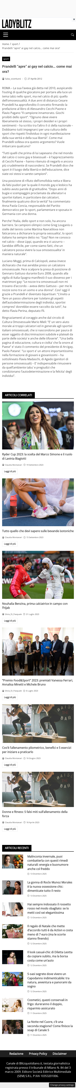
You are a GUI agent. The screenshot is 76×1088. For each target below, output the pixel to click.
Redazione (16, 1054)
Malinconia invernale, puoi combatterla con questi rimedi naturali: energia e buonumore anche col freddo (47, 862)
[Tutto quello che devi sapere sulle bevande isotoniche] (38, 502)
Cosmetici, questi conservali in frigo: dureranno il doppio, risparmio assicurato (47, 1004)
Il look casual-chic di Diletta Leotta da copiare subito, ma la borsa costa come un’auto (49, 956)
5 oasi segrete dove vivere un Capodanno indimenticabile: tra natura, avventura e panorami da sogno (49, 980)
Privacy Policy (38, 1054)
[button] (72, 35)
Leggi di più (10, 471)
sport (6, 58)
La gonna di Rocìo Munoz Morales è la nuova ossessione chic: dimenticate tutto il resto (49, 886)
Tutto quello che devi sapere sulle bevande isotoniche (38, 531)
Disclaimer (60, 1054)
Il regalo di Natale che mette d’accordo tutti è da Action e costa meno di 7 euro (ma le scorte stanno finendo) (50, 932)
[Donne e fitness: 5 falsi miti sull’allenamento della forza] (38, 789)
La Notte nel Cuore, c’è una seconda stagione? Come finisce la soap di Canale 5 (50, 1026)
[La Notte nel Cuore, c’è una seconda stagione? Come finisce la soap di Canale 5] (12, 1027)
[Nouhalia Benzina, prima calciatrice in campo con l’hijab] (38, 575)
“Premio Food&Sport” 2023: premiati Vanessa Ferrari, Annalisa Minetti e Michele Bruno (37, 682)
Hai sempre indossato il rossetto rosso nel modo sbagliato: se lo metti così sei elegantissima (49, 908)
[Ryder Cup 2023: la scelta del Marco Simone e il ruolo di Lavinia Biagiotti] (38, 425)
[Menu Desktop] (5, 35)
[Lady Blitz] (16, 23)
